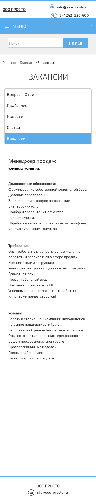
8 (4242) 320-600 (74, 15)
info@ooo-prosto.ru (73, 7)
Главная (9, 62)
